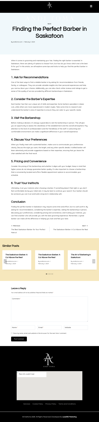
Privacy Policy (50, 404)
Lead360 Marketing (69, 417)
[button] (91, 6)
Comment (16, 299)
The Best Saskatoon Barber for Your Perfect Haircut (28, 229)
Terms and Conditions (67, 404)
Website (68, 327)
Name (15, 327)
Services (26, 404)
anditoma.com (17, 42)
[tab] (46, 273)
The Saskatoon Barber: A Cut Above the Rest (70, 227)
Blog (49, 24)
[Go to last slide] (5, 261)
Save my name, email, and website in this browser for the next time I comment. (40, 333)
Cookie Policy (37, 404)
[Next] (93, 261)
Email (41, 327)
